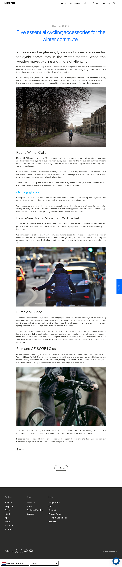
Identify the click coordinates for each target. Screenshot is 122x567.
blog (54, 26)
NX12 (7, 513)
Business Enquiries (35, 510)
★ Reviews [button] (119, 286)
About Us (31, 502)
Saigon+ (8, 502)
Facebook (54, 438)
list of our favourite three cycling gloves (49, 205)
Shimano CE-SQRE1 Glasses (38, 348)
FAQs (50, 506)
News (95, 3)
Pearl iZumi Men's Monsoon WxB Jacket (47, 218)
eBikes (63, 3)
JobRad (8, 529)
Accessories (75, 3)
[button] (116, 561)
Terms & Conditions (57, 517)
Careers (30, 513)
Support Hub (54, 502)
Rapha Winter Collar (32, 152)
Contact (52, 510)
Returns (52, 521)
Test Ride (9, 525)
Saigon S (9, 506)
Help (104, 3)
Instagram (66, 438)
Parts (7, 510)
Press (29, 506)
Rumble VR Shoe (29, 311)
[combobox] (15, 563)
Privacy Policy (54, 513)
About (86, 3)
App (7, 517)
